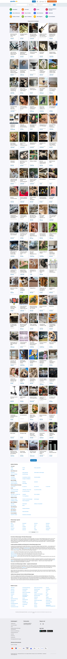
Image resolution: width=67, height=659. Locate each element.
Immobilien (13, 475)
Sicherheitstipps (14, 625)
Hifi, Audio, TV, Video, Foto (15, 494)
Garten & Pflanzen (14, 483)
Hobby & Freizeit (14, 497)
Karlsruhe (36, 523)
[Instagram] (43, 624)
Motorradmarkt (25, 472)
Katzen (12, 469)
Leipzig (35, 529)
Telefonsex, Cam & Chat (26, 489)
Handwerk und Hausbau (26, 514)
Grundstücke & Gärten (26, 477)
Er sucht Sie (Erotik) (25, 491)
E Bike (12, 597)
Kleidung (24, 481)
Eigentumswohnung (14, 598)
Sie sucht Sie (36, 486)
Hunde (12, 467)
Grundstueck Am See (14, 606)
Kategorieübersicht (14, 632)
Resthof (35, 605)
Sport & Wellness (14, 502)
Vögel (23, 469)
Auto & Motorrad (14, 470)
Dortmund (12, 528)
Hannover (24, 529)
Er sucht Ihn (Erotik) (37, 489)
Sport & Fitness (13, 505)
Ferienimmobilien (37, 477)
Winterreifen (48, 600)
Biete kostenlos (13, 511)
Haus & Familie (13, 480)
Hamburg (24, 528)
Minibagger (36, 590)
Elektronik (13, 492)
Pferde (23, 467)
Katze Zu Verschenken (26, 592)
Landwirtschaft (25, 602)
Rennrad (35, 603)
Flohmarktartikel (25, 511)
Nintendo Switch (37, 595)
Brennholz (12, 592)
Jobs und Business (14, 556)
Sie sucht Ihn (13, 486)
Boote (23, 505)
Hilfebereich (24, 567)
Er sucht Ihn (48, 486)
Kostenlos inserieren (52, 1)
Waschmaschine (49, 598)
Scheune (35, 606)
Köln (35, 528)
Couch (12, 595)
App (34, 1)
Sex (46, 592)
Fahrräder (12, 503)
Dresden (12, 529)
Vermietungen (13, 478)
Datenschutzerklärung (15, 630)
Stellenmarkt (13, 508)
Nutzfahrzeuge (25, 474)
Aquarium (12, 589)
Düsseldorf (24, 523)
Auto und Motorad (27, 548)
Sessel (47, 590)
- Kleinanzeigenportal (28, 624)
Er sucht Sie (24, 486)
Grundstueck (13, 605)
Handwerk (36, 481)
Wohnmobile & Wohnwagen (39, 472)
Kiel (35, 526)
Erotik (12, 488)
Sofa (47, 595)
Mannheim (48, 523)
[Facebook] (40, 624)
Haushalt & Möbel (14, 481)
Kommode (24, 601)
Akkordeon (13, 587)
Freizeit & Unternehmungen (27, 499)
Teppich (47, 597)
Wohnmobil (48, 603)
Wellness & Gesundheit (38, 503)
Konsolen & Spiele (14, 499)
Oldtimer (35, 598)
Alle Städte (33, 532)
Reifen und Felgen (14, 474)
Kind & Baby (24, 483)
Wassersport (24, 503)
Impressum (13, 637)
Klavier (23, 598)
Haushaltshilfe (25, 589)
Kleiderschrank (25, 599)
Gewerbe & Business (26, 508)
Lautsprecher (24, 604)
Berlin (12, 523)
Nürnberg (47, 526)
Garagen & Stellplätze (26, 478)
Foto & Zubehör (37, 494)
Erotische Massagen (14, 491)
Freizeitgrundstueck (14, 603)
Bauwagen (13, 590)
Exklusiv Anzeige (14, 644)
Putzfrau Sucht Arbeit (38, 600)
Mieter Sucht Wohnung (38, 587)
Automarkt (13, 472)
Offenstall (36, 597)
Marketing (13, 635)
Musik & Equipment (25, 500)
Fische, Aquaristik (37, 467)
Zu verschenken (14, 513)
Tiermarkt (13, 466)
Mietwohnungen (37, 589)
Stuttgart (47, 529)
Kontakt (12, 634)
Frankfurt (24, 526)
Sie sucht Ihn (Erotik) (14, 489)
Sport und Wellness (14, 555)
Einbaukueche (13, 600)
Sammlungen (36, 499)
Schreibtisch (48, 589)
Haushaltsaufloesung (26, 587)
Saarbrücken (48, 528)
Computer (24, 494)
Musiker (35, 592)
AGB (12, 626)
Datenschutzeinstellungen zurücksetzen (15, 629)
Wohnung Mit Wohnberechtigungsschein (50, 605)
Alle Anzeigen (33, 460)
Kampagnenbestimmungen (16, 638)
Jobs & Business (14, 506)
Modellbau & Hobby (14, 500)
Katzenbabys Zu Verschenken (25, 596)
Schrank (47, 587)
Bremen (12, 526)
